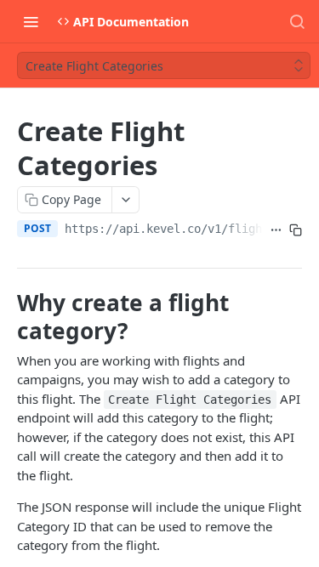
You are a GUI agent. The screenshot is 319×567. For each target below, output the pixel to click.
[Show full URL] (276, 230)
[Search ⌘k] (296, 21)
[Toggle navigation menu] (30, 21)
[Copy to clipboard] (295, 230)
